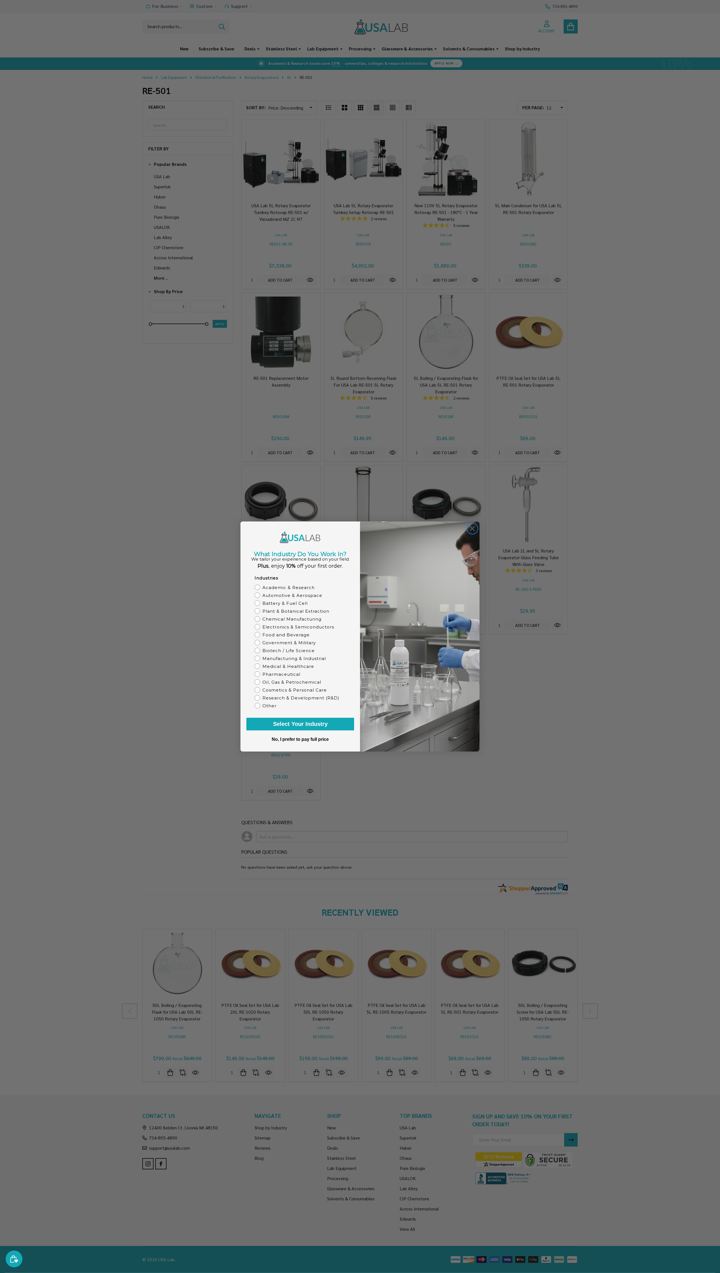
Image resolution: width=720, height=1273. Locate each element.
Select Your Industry (300, 724)
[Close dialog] (472, 529)
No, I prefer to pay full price (300, 739)
